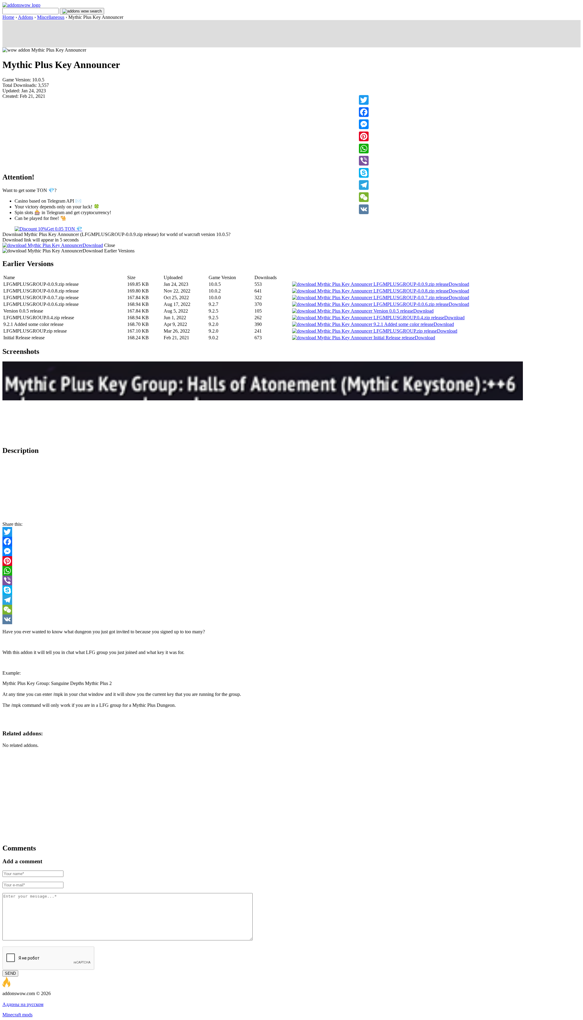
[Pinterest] (364, 136)
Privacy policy (40, 998)
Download (93, 245)
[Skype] (364, 173)
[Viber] (364, 161)
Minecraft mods (17, 1014)
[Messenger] (364, 124)
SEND (10, 973)
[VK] (364, 209)
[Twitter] (364, 100)
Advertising (13, 998)
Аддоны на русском (22, 1004)
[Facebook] (364, 112)
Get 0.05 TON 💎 (64, 228)
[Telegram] (364, 185)
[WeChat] (364, 197)
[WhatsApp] (364, 148)
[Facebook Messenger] (291, 551)
